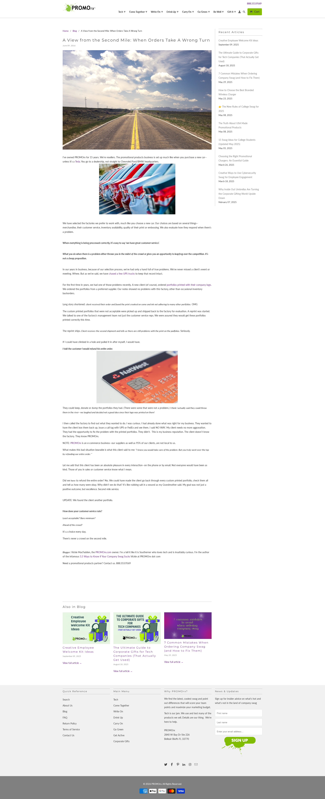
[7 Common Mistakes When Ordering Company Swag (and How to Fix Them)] (188, 625)
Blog (65, 711)
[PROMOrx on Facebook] (172, 764)
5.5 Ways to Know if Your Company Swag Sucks (105, 556)
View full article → (72, 662)
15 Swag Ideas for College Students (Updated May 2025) (237, 141)
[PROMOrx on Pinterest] (178, 764)
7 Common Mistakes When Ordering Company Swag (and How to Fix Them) (186, 646)
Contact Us (68, 735)
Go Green (118, 729)
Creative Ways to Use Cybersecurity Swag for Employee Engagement (237, 175)
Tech (115, 699)
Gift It (231, 11)
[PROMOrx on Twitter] (166, 764)
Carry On (118, 723)
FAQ (65, 717)
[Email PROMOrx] (196, 764)
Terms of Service (71, 729)
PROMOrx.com (103, 552)
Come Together (121, 705)
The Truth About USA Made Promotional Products (233, 125)
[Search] (244, 12)
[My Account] (239, 12)
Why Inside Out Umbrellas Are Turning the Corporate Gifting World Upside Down (239, 193)
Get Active (118, 735)
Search (66, 699)
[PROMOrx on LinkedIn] (184, 764)
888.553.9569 (254, 3)
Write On (118, 711)
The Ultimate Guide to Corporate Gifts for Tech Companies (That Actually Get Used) (239, 57)
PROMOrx (75, 443)
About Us (67, 705)
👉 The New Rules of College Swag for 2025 (239, 108)
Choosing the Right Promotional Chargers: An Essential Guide (235, 158)
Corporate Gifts (121, 741)
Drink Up (118, 717)
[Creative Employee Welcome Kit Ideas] (86, 628)
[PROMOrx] (80, 7)
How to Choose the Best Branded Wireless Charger (236, 92)
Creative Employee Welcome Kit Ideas (238, 40)
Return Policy (70, 723)
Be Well (218, 11)
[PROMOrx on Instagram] (190, 764)
